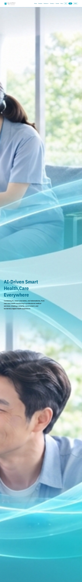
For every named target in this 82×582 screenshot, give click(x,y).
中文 (66, 3)
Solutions (46, 3)
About (35, 3)
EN (70, 3)
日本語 (75, 3)
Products (40, 3)
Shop (61, 3)
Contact (57, 3)
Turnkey (52, 3)
